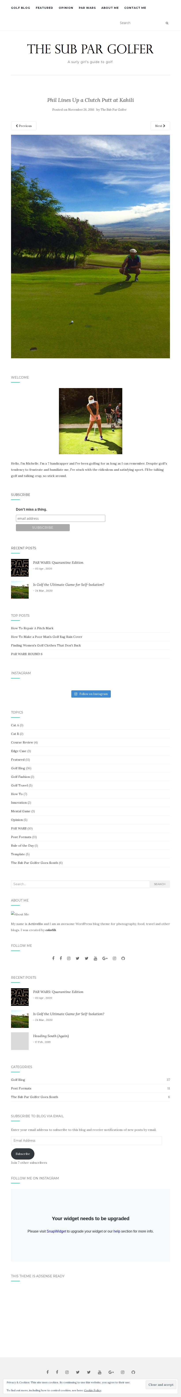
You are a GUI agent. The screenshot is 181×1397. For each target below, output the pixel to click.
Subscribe (20, 495)
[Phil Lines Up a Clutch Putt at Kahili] (90, 246)
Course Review (22, 742)
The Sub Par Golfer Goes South (34, 863)
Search (159, 884)
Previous (25, 126)
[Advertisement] (90, 1317)
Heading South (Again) (51, 1036)
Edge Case (18, 751)
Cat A (15, 725)
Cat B (15, 734)
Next (159, 126)
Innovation (19, 803)
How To (17, 794)
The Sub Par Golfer (113, 110)
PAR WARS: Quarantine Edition (58, 562)
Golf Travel (19, 785)
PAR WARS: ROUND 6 (27, 654)
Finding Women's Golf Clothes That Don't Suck (46, 645)
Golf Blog (20, 7)
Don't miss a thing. (31, 509)
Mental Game (20, 811)
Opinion (66, 7)
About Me (110, 7)
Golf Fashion (20, 777)
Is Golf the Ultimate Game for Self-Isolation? (68, 584)
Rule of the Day (22, 846)
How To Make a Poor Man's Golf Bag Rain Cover (46, 637)
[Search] (167, 23)
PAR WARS (87, 7)
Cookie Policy (92, 1390)
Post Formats (21, 837)
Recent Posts (23, 548)
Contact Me (135, 7)
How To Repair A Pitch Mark (32, 628)
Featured (44, 7)
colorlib (50, 930)
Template (18, 854)
